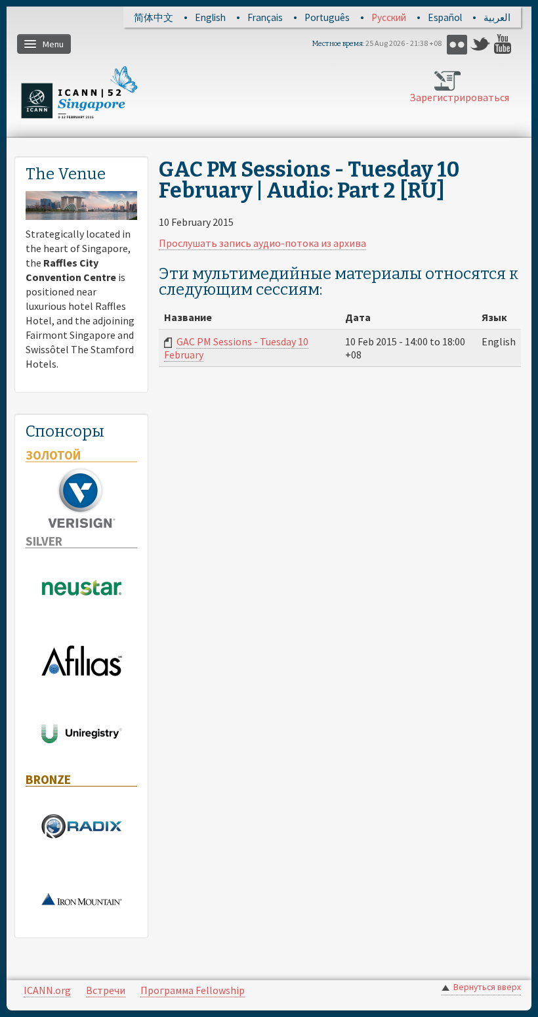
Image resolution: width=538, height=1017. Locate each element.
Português (327, 17)
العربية (497, 17)
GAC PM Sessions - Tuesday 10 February (236, 348)
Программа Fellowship (192, 990)
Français (265, 17)
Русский (388, 17)
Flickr (457, 44)
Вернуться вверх (487, 987)
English (210, 17)
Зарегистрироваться (448, 97)
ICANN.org (47, 990)
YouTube (504, 44)
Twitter (480, 44)
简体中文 (153, 17)
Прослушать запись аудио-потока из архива (262, 242)
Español (445, 17)
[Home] (79, 92)
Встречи (105, 990)
